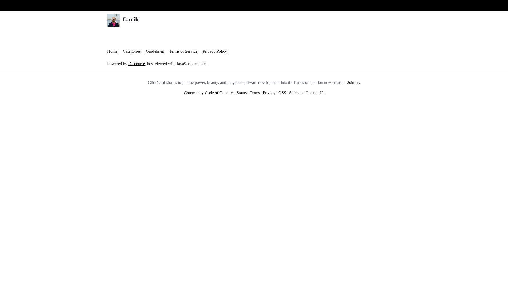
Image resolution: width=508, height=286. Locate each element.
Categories (131, 51)
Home (112, 51)
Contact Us (315, 93)
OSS (282, 93)
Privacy (269, 93)
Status (242, 93)
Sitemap (296, 93)
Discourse (136, 63)
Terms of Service (183, 51)
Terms (255, 93)
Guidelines (155, 51)
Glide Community (18, 5)
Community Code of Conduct (209, 93)
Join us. (353, 82)
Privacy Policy (215, 51)
